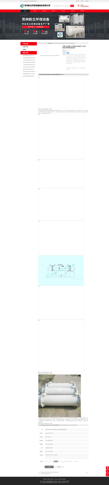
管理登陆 (67, 481)
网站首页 (44, 479)
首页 (25, 10)
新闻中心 (54, 10)
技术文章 (63, 10)
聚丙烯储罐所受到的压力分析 (28, 55)
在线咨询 (73, 10)
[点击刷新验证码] (56, 461)
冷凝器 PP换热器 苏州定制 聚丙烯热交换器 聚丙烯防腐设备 (50, 472)
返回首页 (77, 1)
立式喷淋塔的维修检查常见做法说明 (29, 65)
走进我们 (44, 10)
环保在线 (59, 481)
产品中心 (35, 10)
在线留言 (82, 1)
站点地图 (63, 481)
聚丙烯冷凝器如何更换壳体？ (28, 69)
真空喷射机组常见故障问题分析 (29, 71)
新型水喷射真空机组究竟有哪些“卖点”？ (29, 63)
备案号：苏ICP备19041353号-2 (63, 482)
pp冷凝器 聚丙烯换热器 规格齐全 (46, 473)
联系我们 (87, 1)
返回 (86, 472)
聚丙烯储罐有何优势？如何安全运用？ (29, 74)
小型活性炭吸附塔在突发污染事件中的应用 (29, 61)
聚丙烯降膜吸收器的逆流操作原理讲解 (29, 58)
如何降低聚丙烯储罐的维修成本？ (28, 77)
